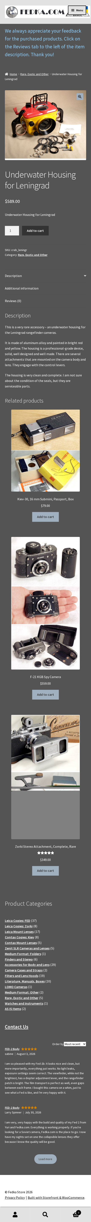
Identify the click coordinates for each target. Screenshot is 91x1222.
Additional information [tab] (22, 288)
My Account (15, 1215)
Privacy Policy (15, 1197)
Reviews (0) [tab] (13, 301)
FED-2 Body (12, 1049)
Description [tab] (13, 276)
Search (45, 1215)
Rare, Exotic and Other (34, 74)
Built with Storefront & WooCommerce (56, 1197)
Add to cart (35, 230)
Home (13, 74)
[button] (79, 96)
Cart (70, 1211)
